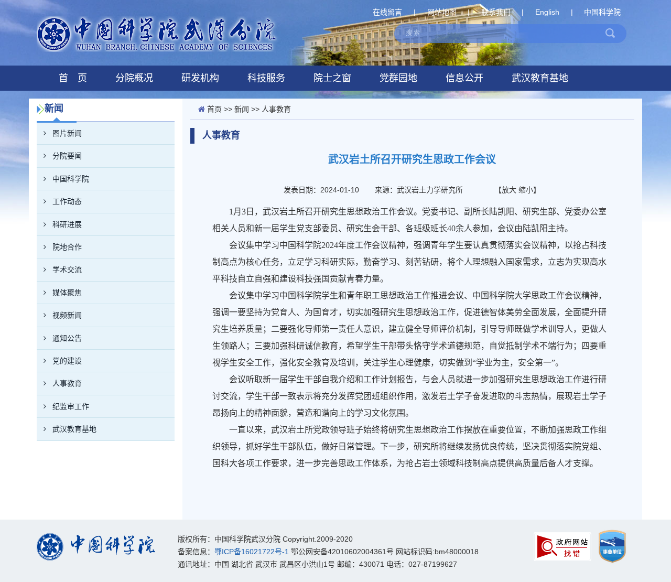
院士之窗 (332, 78)
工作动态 (67, 201)
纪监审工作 (70, 406)
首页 (214, 109)
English (547, 12)
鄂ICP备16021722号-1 (251, 551)
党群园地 (398, 78)
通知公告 (67, 338)
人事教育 (67, 383)
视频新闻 (67, 315)
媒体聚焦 (67, 292)
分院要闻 (67, 156)
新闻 (241, 109)
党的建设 (67, 361)
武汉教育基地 (540, 78)
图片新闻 (67, 133)
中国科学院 (602, 12)
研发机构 (200, 78)
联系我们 (496, 12)
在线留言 (387, 12)
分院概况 (134, 78)
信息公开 (464, 78)
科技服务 (266, 78)
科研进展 (67, 224)
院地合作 (67, 247)
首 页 (73, 78)
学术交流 (67, 269)
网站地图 (442, 12)
